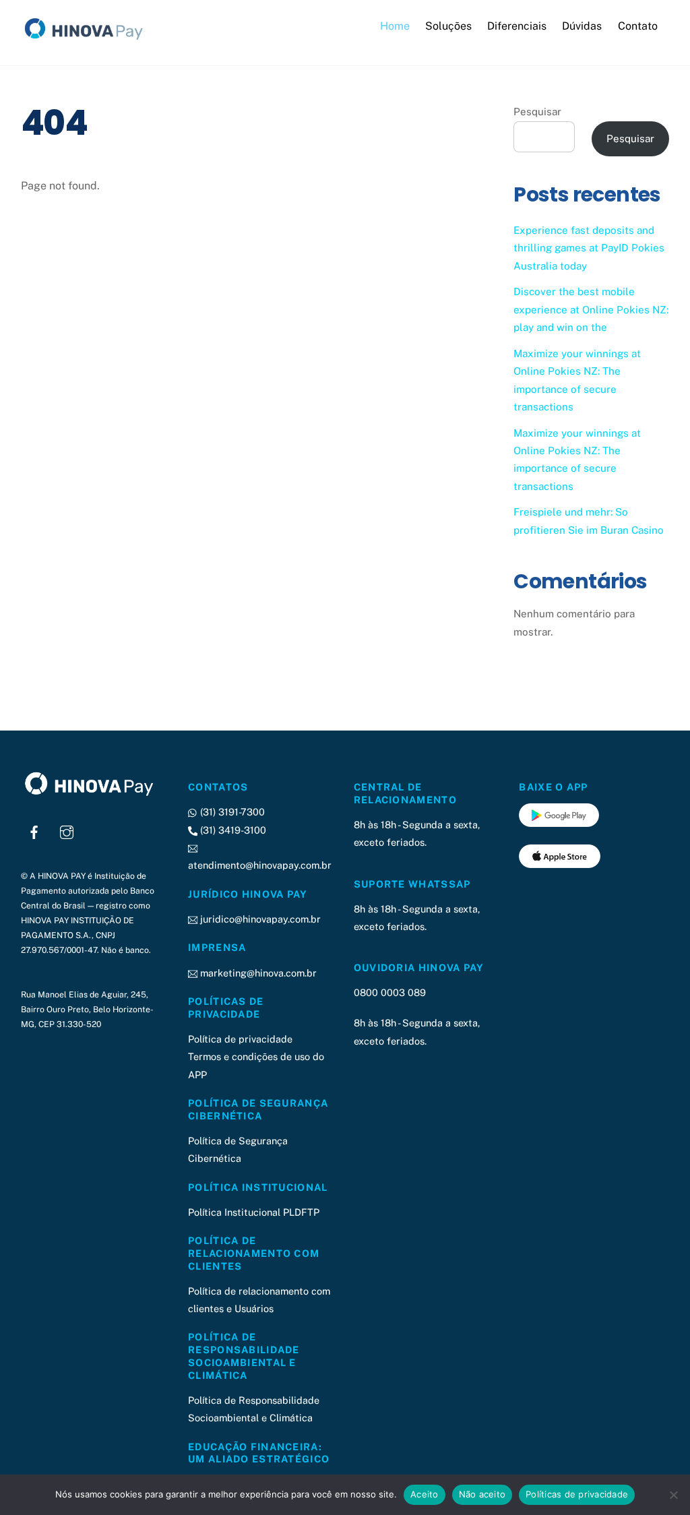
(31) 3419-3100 (231, 830)
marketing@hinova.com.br (257, 973)
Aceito (424, 1494)
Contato (638, 26)
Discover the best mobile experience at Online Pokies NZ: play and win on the (590, 309)
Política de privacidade (240, 1039)
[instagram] (66, 830)
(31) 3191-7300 (231, 811)
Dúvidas (582, 26)
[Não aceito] (673, 1495)
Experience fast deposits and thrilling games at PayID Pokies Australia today (588, 248)
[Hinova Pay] (88, 40)
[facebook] (34, 830)
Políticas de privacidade (577, 1494)
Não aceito (482, 1494)
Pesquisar (537, 111)
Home (395, 26)
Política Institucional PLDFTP (253, 1212)
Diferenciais (516, 26)
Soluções (448, 26)
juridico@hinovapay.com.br (259, 919)
